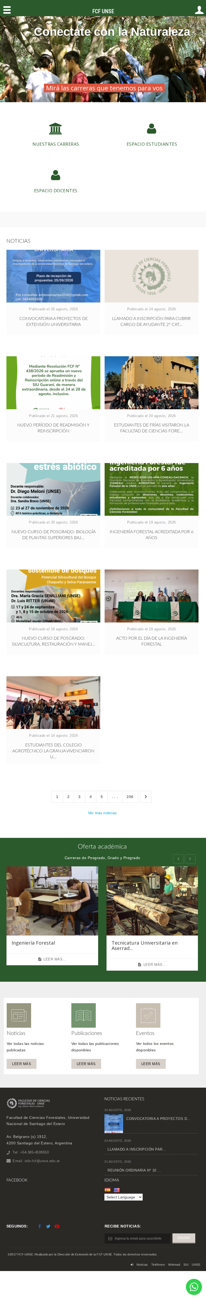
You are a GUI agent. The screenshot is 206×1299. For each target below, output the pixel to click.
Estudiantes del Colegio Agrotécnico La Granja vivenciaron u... (53, 751)
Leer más (21, 1064)
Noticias (142, 1264)
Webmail (174, 1264)
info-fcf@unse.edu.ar (42, 1161)
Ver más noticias (102, 813)
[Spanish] (108, 1190)
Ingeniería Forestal (33, 942)
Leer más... (54, 959)
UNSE (196, 1264)
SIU (186, 1264)
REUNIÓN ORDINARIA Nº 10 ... (134, 1170)
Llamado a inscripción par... (137, 1149)
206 (130, 797)
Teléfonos (158, 1264)
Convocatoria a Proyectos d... (158, 1119)
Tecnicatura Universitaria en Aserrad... (145, 945)
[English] (117, 1190)
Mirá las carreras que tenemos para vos (104, 87)
